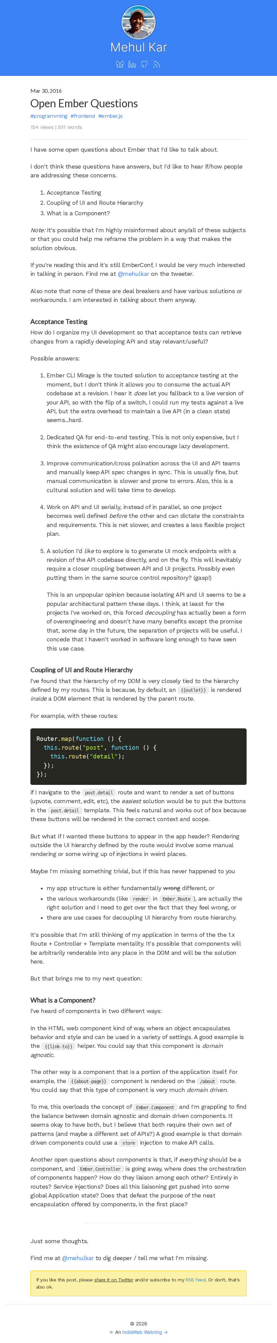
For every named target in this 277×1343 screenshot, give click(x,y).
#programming (49, 116)
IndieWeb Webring (142, 1332)
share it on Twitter (113, 1279)
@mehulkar (133, 273)
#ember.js (110, 116)
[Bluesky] (120, 64)
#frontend (83, 116)
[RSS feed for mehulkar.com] (156, 65)
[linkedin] (132, 64)
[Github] (144, 65)
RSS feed (195, 1279)
